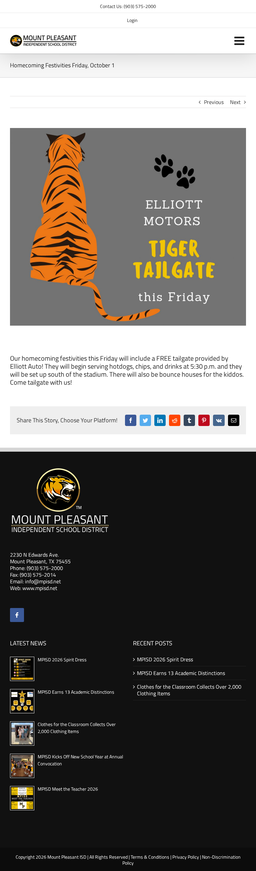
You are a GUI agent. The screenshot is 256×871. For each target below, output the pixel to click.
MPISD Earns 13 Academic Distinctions (76, 691)
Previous (214, 102)
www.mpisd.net (39, 588)
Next (235, 102)
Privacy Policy (185, 856)
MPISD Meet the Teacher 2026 (68, 788)
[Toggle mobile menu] (240, 40)
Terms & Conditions (150, 856)
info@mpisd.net (43, 581)
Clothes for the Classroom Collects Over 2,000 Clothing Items (77, 728)
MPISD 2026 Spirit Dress (62, 659)
